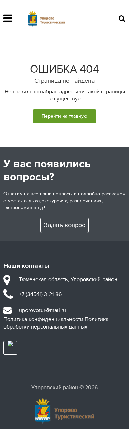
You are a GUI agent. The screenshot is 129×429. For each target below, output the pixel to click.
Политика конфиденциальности (43, 319)
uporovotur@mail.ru (42, 310)
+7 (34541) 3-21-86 (40, 294)
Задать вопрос (64, 225)
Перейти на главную (64, 116)
